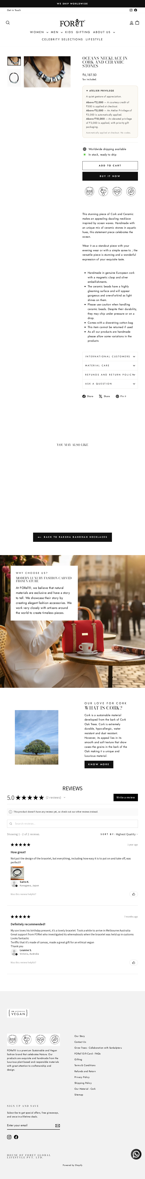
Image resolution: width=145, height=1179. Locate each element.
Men (55, 32)
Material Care (97, 365)
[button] (64, 797)
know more (99, 764)
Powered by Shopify (72, 1165)
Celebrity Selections (62, 39)
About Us (102, 32)
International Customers (107, 356)
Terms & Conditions (84, 1065)
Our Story (79, 1036)
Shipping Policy (83, 1083)
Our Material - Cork (85, 1089)
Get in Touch (14, 10)
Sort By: (108, 834)
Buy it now (110, 176)
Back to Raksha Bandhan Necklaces (75, 537)
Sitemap (78, 1094)
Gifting (83, 32)
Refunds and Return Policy (109, 374)
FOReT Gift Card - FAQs (87, 1053)
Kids (69, 32)
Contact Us (80, 1042)
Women (37, 32)
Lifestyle (94, 39)
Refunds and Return (85, 1071)
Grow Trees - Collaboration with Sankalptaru (98, 1047)
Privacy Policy (82, 1077)
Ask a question (98, 383)
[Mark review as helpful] (133, 894)
